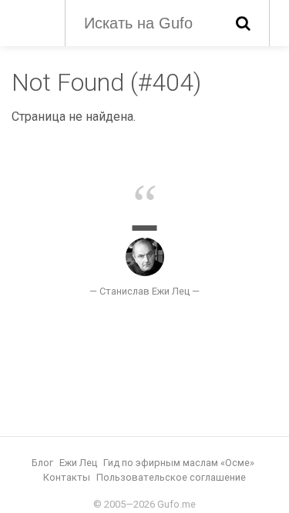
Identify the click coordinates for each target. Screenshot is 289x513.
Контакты (66, 477)
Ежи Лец (78, 462)
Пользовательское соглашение (171, 477)
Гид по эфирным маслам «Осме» (178, 462)
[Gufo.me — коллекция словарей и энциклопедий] (30, 21)
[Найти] (243, 23)
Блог (42, 462)
